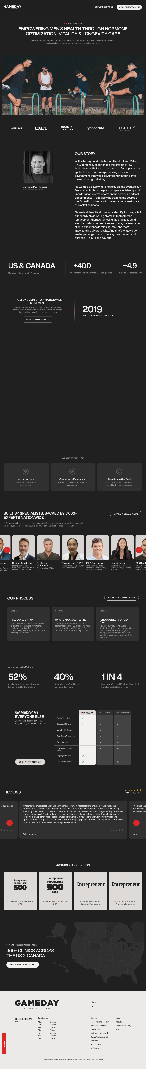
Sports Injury (96, 1044)
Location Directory (123, 1026)
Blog (117, 1029)
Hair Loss (94, 1041)
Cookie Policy (100, 1059)
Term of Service (80, 1059)
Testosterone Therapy (100, 1022)
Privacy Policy (90, 1059)
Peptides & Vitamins (99, 1026)
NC (16, 1022)
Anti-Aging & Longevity (100, 1033)
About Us (119, 1022)
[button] (104, 7)
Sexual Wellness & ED (99, 1037)
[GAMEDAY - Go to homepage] (37, 1004)
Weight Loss (96, 1029)
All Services (95, 1048)
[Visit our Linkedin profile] (92, 1006)
